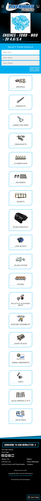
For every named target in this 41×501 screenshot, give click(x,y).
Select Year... (7, 52)
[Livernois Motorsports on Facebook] (2, 455)
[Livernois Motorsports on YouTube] (12, 455)
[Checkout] (38, 6)
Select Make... (8, 57)
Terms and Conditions (25, 475)
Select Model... (8, 63)
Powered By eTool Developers (20, 479)
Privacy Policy (13, 475)
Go (34, 69)
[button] (2, 6)
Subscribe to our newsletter (19, 444)
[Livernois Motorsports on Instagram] (9, 455)
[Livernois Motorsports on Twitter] (6, 455)
